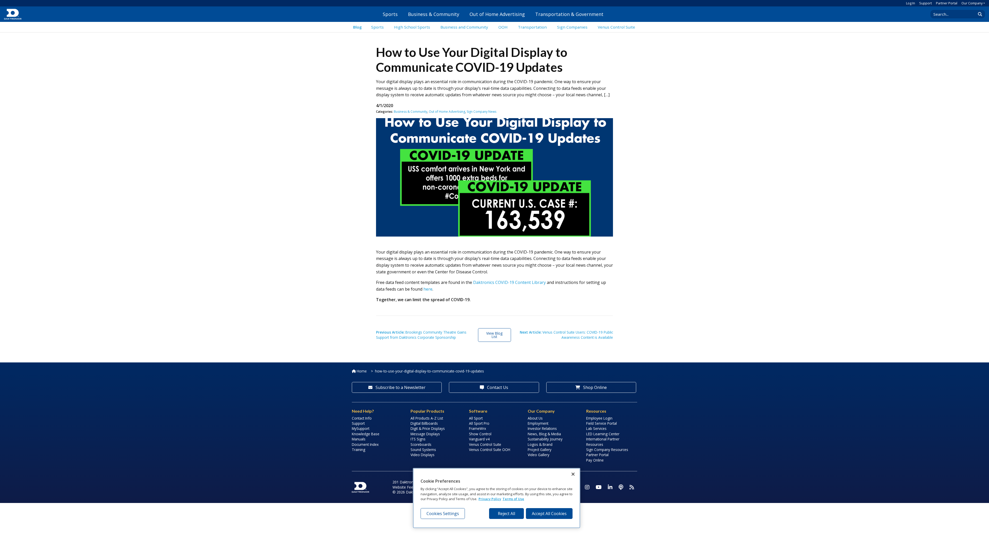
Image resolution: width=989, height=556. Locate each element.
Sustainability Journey (545, 439)
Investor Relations (542, 428)
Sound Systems (423, 449)
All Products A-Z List (427, 418)
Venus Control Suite (485, 444)
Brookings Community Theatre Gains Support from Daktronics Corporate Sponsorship (421, 335)
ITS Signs (418, 439)
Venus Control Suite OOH (489, 449)
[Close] (573, 474)
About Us (535, 418)
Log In (910, 3)
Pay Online (595, 460)
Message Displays (425, 433)
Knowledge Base (365, 433)
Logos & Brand (540, 444)
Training (358, 449)
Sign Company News (481, 111)
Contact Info (362, 418)
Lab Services (596, 428)
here (427, 289)
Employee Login (599, 418)
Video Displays (422, 454)
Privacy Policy (490, 499)
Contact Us (497, 387)
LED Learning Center (602, 433)
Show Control (480, 433)
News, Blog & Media (544, 433)
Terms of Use (513, 499)
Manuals (358, 439)
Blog (357, 27)
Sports (390, 14)
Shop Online (594, 387)
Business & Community (433, 14)
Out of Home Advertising (497, 14)
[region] (496, 498)
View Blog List (494, 335)
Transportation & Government (569, 14)
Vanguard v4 (479, 439)
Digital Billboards (424, 423)
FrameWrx (477, 428)
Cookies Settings (443, 513)
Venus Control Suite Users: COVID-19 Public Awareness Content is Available (566, 335)
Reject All (506, 513)
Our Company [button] (972, 3)
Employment (538, 423)
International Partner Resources (602, 442)
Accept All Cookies (549, 513)
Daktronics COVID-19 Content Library (509, 282)
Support (925, 3)
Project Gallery (539, 449)
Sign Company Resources (607, 449)
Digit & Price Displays (428, 428)
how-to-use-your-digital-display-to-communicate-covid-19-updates (429, 371)
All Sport (476, 418)
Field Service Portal (601, 423)
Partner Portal (946, 3)
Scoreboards (421, 444)
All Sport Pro (479, 423)
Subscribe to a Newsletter (399, 387)
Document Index (365, 444)
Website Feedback (408, 487)
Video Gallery (538, 454)
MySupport (360, 428)
